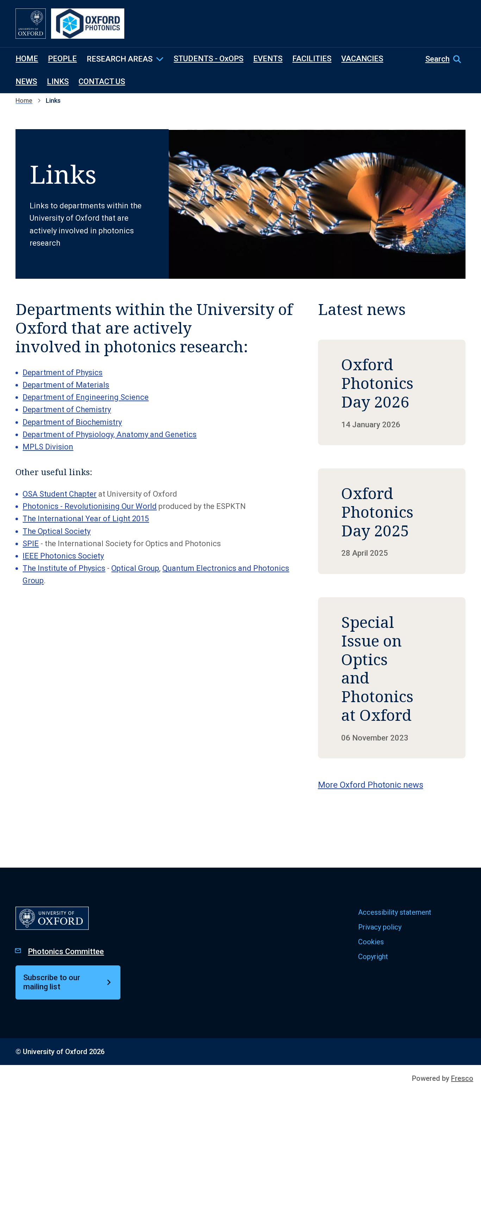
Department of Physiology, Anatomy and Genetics (109, 434)
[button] (445, 59)
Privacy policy (379, 927)
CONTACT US (102, 81)
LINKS (58, 81)
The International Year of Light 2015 (86, 518)
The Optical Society (56, 531)
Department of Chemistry (67, 409)
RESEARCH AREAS (119, 59)
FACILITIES (311, 58)
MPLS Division (48, 446)
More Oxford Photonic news (370, 785)
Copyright (373, 956)
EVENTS (267, 58)
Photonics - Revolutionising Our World (90, 506)
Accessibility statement (394, 912)
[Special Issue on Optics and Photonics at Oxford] (392, 677)
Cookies (371, 942)
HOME (26, 58)
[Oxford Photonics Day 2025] (392, 521)
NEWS (26, 81)
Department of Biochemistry (72, 422)
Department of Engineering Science (86, 397)
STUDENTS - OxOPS (208, 58)
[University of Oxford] (30, 23)
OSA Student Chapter (59, 494)
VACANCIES (362, 58)
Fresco (462, 1078)
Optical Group (135, 568)
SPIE (31, 543)
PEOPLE (62, 58)
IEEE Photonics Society (63, 556)
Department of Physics (62, 372)
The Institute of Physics (64, 568)
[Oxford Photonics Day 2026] (392, 392)
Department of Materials (66, 384)
